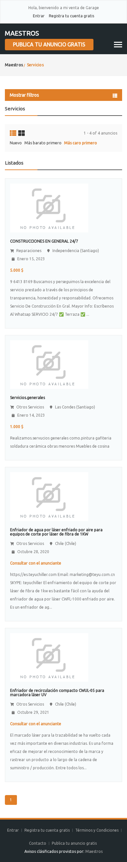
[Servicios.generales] (49, 364)
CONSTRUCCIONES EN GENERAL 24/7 (44, 241)
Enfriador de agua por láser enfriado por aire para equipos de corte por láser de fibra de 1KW (56, 532)
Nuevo (16, 143)
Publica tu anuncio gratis (49, 44)
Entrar (39, 16)
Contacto (38, 843)
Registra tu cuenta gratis (71, 16)
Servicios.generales (27, 397)
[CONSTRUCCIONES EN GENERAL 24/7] (49, 207)
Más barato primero (43, 143)
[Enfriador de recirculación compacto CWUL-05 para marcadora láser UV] (49, 657)
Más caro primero (80, 143)
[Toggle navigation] (118, 44)
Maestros (22, 33)
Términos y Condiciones (97, 830)
